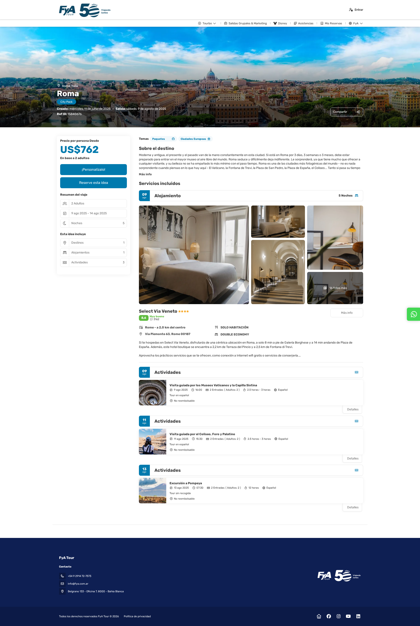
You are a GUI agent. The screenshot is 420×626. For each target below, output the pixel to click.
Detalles (353, 409)
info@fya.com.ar (78, 583)
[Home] (319, 616)
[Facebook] (328, 616)
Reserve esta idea (93, 183)
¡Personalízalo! (93, 169)
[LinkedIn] (358, 616)
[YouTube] (348, 616)
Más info (145, 174)
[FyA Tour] (339, 575)
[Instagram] (338, 616)
